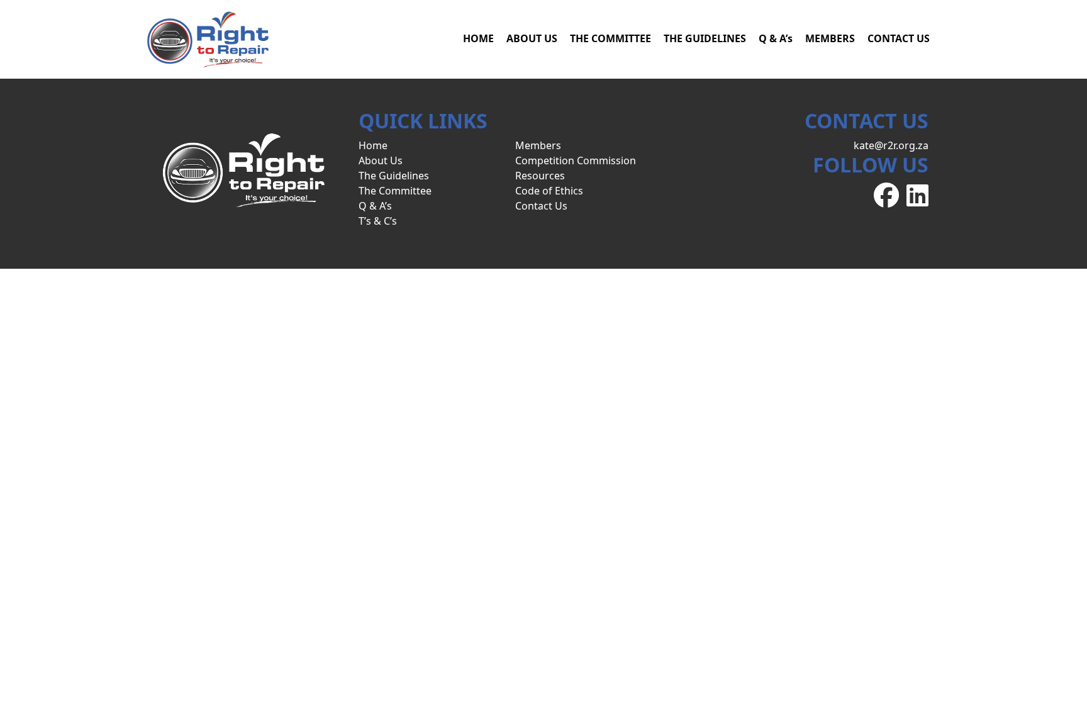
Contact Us (541, 206)
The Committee (395, 191)
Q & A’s (776, 38)
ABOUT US (531, 38)
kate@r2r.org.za (891, 145)
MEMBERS (830, 38)
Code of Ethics (549, 191)
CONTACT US (898, 38)
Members (538, 145)
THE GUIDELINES (705, 38)
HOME (478, 38)
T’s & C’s (378, 221)
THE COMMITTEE (610, 38)
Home (373, 145)
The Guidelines (394, 176)
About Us (381, 160)
